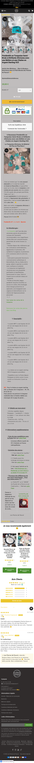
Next (30, 31)
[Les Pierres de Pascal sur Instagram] (15, 750)
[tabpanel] (13, 50)
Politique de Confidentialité (8, 704)
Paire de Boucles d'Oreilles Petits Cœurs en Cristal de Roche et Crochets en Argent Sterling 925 (24, 553)
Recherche (4, 699)
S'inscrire (29, 725)
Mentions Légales (5, 701)
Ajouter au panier (10, 570)
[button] (6, 15)
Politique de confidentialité (25, 731)
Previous (4, 31)
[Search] (29, 10)
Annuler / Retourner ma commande (10, 696)
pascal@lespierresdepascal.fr (10, 683)
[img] (5, 612)
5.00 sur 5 (22, 583)
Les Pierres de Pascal (13, 754)
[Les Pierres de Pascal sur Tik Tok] (21, 750)
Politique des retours (6, 712)
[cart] (32, 10)
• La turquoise (11, 231)
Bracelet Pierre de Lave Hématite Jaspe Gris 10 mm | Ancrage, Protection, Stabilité (9, 553)
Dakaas (11, 761)
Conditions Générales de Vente (9, 707)
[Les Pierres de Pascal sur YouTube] (18, 750)
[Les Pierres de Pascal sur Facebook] (13, 750)
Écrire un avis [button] (17, 601)
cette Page (22, 438)
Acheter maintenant (18, 101)
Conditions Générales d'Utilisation (10, 710)
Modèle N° (5, 90)
